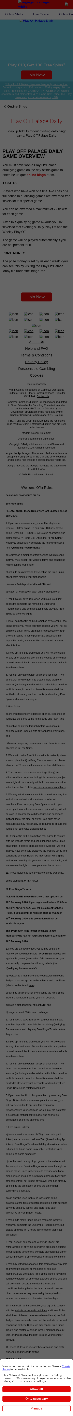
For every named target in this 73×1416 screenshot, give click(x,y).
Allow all (36, 1389)
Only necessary (36, 1399)
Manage (36, 1408)
